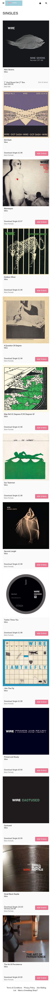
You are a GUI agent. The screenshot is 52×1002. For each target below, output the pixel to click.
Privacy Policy (29, 988)
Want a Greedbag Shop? (28, 990)
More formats (8, 155)
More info (7, 87)
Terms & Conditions (14, 988)
